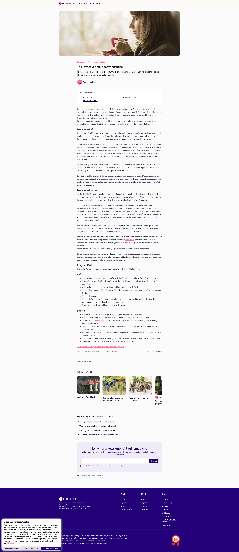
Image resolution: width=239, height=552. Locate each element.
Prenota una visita (126, 509)
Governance (166, 525)
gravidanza (97, 320)
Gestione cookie (84, 543)
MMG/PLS (144, 506)
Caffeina (134, 197)
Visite (92, 3)
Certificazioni (166, 513)
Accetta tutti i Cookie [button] (51, 548)
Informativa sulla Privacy (94, 466)
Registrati (124, 503)
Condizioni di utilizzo (65, 543)
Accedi (123, 499)
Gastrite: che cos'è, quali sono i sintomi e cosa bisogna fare (100, 347)
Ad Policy (165, 506)
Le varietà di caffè (90, 101)
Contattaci (165, 509)
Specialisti (144, 509)
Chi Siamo (165, 499)
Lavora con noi (166, 516)
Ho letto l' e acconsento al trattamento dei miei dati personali (105, 466)
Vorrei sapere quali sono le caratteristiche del (97, 426)
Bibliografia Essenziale (154, 351)
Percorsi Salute (82, 3)
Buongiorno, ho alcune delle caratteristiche (96, 422)
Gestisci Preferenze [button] (31, 548)
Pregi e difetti (130, 97)
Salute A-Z (99, 3)
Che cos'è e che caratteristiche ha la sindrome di (98, 435)
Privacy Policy (75, 543)
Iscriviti (154, 461)
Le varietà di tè (89, 97)
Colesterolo (129, 240)
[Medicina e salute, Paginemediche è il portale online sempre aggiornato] (66, 3)
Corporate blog (167, 503)
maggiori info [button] (15, 543)
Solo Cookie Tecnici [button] (11, 548)
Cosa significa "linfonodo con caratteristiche (97, 430)
